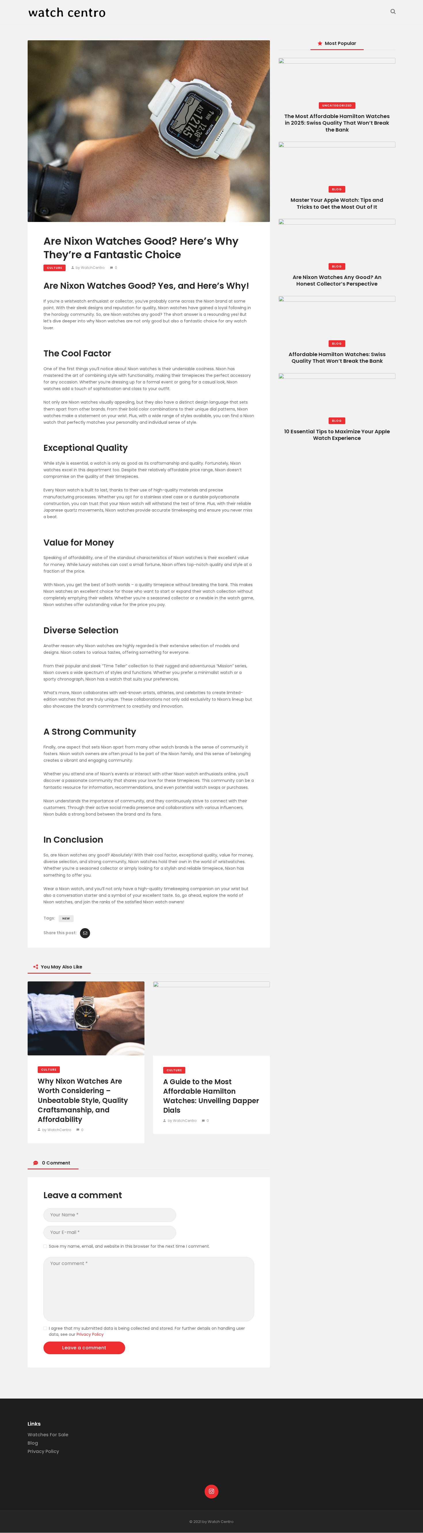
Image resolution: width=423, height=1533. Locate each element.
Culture (54, 268)
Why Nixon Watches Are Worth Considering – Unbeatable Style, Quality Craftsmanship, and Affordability (83, 1100)
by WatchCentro (90, 267)
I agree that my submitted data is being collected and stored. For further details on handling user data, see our (147, 1331)
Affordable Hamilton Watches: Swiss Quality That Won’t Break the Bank (337, 357)
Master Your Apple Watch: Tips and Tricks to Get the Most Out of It (337, 203)
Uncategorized (337, 105)
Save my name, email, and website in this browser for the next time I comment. (129, 1246)
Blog (337, 189)
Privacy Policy (90, 1334)
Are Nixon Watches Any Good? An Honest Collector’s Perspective (337, 280)
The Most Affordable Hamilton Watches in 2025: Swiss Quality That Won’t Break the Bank (337, 123)
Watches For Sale (48, 1434)
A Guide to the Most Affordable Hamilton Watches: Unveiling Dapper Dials (211, 1096)
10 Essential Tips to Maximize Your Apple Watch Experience (337, 435)
